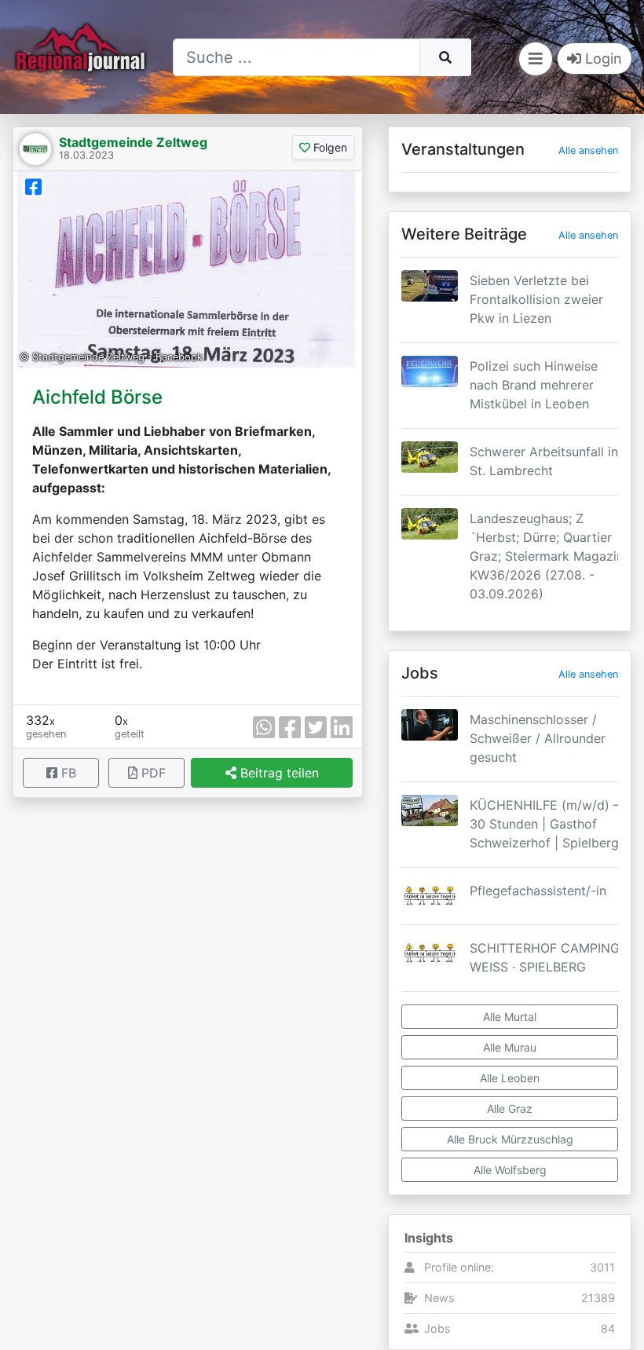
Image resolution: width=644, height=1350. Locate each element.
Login (601, 58)
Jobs (437, 1328)
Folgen (328, 147)
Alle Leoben (510, 1078)
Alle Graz (509, 1108)
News (439, 1297)
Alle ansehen (588, 150)
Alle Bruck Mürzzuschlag (510, 1139)
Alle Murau (509, 1047)
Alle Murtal (509, 1016)
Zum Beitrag (510, 325)
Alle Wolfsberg (510, 1169)
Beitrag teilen (277, 773)
